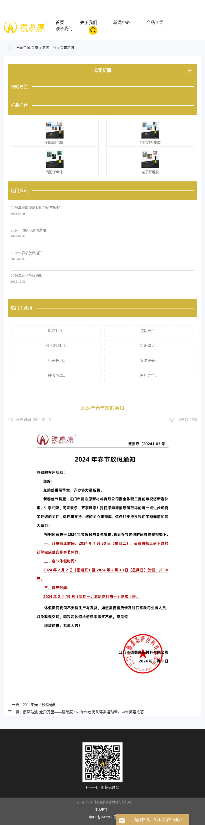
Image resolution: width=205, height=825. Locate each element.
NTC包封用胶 (150, 143)
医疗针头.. (56, 331)
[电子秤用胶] (150, 159)
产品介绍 (154, 22)
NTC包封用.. (56, 346)
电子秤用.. (56, 361)
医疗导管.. (148, 375)
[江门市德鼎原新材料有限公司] (26, 27)
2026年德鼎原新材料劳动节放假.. (36, 208)
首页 (60, 22)
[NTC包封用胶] (150, 129)
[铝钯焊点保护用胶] (54, 159)
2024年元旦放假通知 (40, 705)
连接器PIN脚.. (54, 143)
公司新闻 (67, 48)
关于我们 (88, 22)
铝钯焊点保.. (54, 172)
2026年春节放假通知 (26, 253)
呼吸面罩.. (56, 375)
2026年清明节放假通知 (28, 230)
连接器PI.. (148, 331)
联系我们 (64, 28)
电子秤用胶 (150, 172)
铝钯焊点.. (148, 346)
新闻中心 (121, 22)
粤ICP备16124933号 (102, 817)
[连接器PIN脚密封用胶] (54, 129)
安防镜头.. (148, 361)
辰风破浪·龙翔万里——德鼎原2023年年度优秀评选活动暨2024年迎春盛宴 (83, 712)
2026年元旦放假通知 (26, 276)
